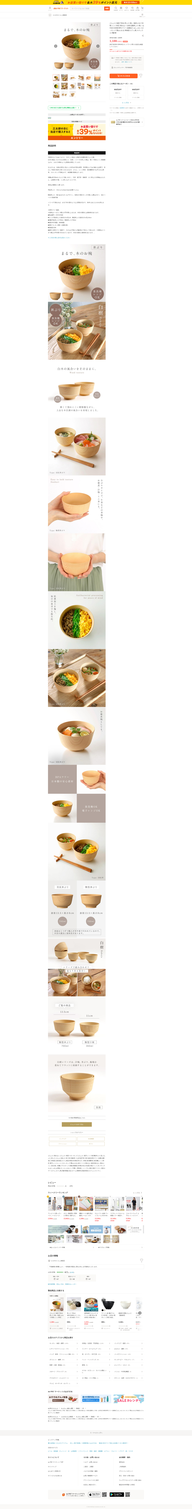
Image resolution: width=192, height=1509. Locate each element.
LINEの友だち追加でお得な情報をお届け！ (63, 108)
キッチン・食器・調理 (67, 1408)
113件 (72, 1272)
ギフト (91, 1144)
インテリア (62, 1139)
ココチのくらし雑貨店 (67, 1416)
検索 (107, 8)
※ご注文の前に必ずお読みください (59, 237)
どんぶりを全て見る (76, 1124)
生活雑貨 (91, 1139)
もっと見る (136, 1193)
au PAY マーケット (53, 1408)
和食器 (78, 1408)
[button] (143, 35)
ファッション (62, 1144)
